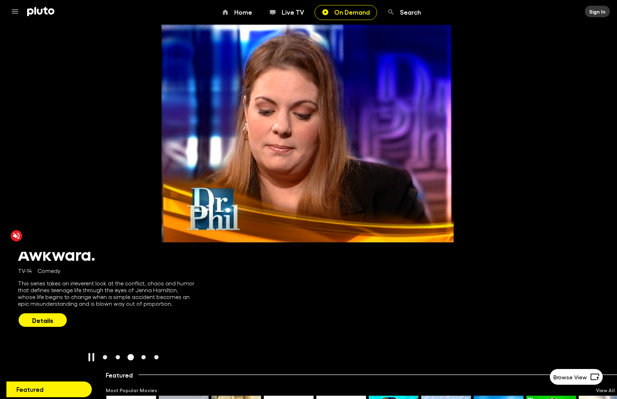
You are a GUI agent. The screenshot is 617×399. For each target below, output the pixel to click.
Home (243, 12)
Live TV (293, 12)
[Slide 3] (131, 357)
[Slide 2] (118, 357)
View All (605, 390)
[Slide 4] (144, 357)
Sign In (597, 11)
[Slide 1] (105, 357)
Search (410, 12)
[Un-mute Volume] (16, 235)
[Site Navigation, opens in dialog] (17, 11)
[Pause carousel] (91, 357)
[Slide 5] (156, 357)
